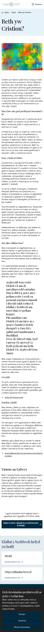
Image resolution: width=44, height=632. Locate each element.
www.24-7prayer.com (14, 397)
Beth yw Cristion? (24, 12)
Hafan (7, 12)
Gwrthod (22, 620)
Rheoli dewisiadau (22, 627)
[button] (33, 4)
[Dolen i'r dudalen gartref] (11, 4)
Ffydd (14, 12)
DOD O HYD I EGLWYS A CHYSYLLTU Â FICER (20, 524)
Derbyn (22, 614)
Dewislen (38, 4)
